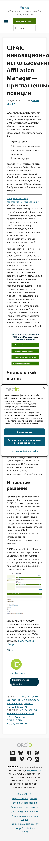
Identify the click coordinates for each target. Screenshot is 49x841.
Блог (22, 696)
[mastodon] (37, 754)
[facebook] (29, 754)
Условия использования (24, 802)
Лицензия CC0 (33, 770)
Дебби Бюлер (18, 673)
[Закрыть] (44, 388)
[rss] (37, 760)
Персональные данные (24, 798)
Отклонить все (24, 432)
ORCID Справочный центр (24, 811)
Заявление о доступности (24, 807)
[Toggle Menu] (6, 21)
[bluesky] (21, 754)
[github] (29, 760)
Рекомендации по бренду (24, 823)
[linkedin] (12, 754)
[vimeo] (21, 760)
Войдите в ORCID (24, 21)
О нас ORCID (24, 793)
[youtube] (13, 760)
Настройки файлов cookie (24, 830)
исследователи (17, 723)
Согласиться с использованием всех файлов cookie (24, 441)
